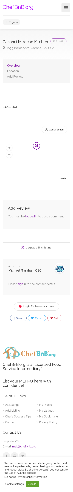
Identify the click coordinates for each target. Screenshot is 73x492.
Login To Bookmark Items (39, 306)
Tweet (38, 318)
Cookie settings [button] (14, 483)
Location (13, 71)
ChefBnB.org (18, 7)
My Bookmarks (49, 416)
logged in (31, 216)
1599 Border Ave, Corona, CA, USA (30, 48)
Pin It (56, 318)
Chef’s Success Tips (18, 416)
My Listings (46, 410)
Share (19, 318)
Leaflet (63, 178)
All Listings (12, 404)
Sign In (13, 22)
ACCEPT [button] (32, 484)
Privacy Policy (48, 422)
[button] (9, 148)
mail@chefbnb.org (24, 446)
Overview (13, 65)
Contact (10, 422)
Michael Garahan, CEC (25, 270)
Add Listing (12, 410)
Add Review (15, 76)
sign (21, 284)
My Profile (45, 404)
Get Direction (56, 129)
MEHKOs (58, 41)
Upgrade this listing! (38, 247)
